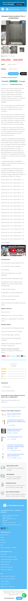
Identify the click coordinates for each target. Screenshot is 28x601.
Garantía (3, 539)
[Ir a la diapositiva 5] (16, 43)
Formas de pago (5, 581)
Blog (2, 545)
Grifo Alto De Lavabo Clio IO (14, 437)
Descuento (19, 4)
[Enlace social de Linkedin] (4, 528)
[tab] (4, 84)
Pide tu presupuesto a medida (8, 547)
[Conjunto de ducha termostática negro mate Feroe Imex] (3, 456)
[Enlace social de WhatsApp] (7, 528)
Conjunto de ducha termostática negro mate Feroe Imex (15, 455)
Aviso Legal (3, 554)
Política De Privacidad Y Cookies (9, 556)
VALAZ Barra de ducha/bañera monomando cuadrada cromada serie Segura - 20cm (15, 446)
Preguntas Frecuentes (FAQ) (8, 586)
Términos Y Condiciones (6, 569)
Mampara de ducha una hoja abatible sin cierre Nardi (14, 430)
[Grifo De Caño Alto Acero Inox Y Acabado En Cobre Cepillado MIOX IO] (3, 422)
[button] (2, 32)
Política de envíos (5, 564)
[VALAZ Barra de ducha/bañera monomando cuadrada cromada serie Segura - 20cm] (3, 447)
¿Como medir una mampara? (8, 578)
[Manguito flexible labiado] (3, 415)
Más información (9, 598)
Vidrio (2, 64)
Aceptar (19, 598)
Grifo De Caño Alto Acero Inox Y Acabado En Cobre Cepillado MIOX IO (16, 421)
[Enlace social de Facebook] (2, 528)
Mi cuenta (3, 542)
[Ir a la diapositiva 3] (13, 43)
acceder (7, 400)
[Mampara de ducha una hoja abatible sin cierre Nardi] (3, 431)
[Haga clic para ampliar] (4, 42)
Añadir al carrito (13, 73)
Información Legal (6, 551)
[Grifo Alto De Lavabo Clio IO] (3, 439)
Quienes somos (4, 534)
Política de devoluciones (7, 567)
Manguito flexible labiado (14, 414)
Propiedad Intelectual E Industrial (9, 559)
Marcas (2, 537)
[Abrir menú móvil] (2, 9)
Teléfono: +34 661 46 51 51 (9, 522)
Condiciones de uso (5, 583)
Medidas (3, 69)
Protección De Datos (6, 562)
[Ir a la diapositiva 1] (10, 43)
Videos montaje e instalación (8, 576)
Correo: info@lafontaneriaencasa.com (12, 524)
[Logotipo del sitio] (13, 9)
